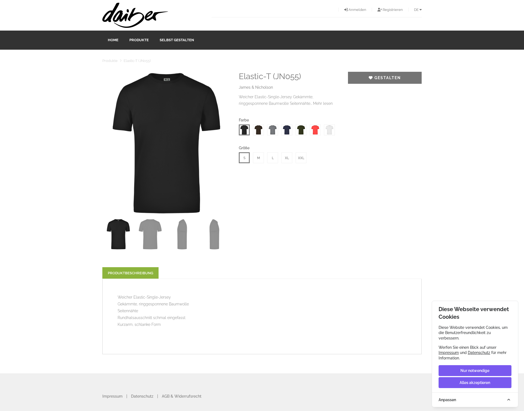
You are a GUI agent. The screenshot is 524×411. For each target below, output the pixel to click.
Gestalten (387, 78)
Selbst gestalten (177, 40)
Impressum (112, 396)
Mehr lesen (323, 103)
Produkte (139, 40)
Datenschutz (142, 396)
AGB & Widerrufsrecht (181, 396)
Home (113, 40)
